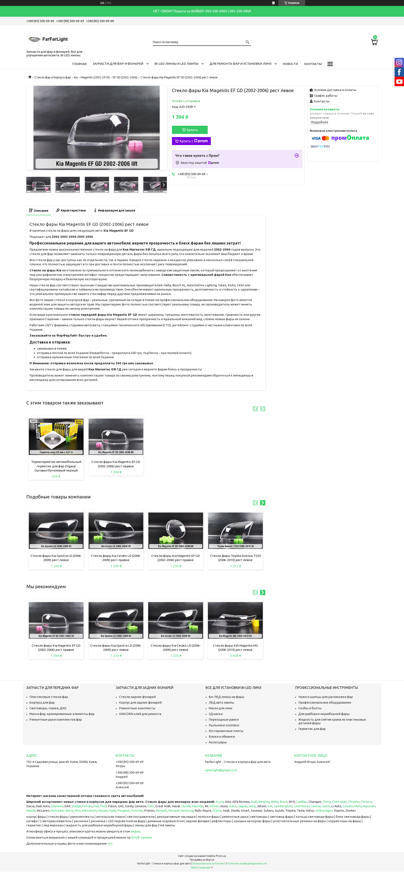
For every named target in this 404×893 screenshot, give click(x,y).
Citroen (366, 801)
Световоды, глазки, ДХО (47, 708)
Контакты (313, 64)
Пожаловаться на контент (209, 863)
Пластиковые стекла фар (48, 697)
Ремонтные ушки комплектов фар (55, 719)
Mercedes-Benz (61, 810)
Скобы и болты (310, 708)
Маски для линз (220, 708)
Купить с (186, 141)
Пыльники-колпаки (224, 725)
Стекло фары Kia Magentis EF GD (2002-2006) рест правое (116, 464)
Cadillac (301, 801)
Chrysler (354, 801)
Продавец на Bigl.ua (202, 859)
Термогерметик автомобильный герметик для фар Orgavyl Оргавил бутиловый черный (56, 466)
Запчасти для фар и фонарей (118, 63)
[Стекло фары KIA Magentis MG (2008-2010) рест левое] (235, 620)
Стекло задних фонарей (137, 697)
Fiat (96, 806)
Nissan (103, 810)
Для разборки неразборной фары (324, 714)
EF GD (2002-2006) (125, 77)
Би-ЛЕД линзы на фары (226, 697)
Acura (219, 801)
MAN (357, 806)
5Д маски (216, 714)
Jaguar (242, 806)
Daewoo (57, 806)
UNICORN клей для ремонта (140, 714)
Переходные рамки (224, 719)
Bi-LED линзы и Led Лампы (176, 63)
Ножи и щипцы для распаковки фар (325, 697)
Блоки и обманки (222, 736)
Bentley (264, 801)
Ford (103, 806)
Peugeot (123, 810)
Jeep (252, 806)
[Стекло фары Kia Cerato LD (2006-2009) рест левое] (175, 620)
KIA (269, 806)
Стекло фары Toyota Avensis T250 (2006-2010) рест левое (235, 558)
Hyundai (197, 806)
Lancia (315, 806)
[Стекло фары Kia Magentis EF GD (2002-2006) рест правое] (116, 437)
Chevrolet (339, 801)
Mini (78, 810)
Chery (326, 801)
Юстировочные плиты (226, 731)
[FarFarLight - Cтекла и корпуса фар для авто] (47, 36)
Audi (254, 801)
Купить (192, 130)
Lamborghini (283, 806)
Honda (186, 806)
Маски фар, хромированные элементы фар (61, 714)
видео (135, 831)
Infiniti (214, 806)
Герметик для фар (312, 729)
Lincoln (348, 806)
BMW (274, 801)
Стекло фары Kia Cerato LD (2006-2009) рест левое (176, 647)
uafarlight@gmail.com (221, 770)
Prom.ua (221, 856)
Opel (112, 810)
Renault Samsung (180, 810)
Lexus (326, 806)
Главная (79, 64)
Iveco (233, 806)
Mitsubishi (89, 810)
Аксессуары (218, 742)
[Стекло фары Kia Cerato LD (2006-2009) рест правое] (116, 531)
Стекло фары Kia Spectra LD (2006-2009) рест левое (56, 558)
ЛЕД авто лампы (221, 702)
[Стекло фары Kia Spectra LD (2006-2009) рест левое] (56, 531)
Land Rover (302, 806)
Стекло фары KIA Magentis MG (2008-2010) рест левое (235, 647)
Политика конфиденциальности (247, 863)
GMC (151, 806)
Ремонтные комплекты (137, 708)
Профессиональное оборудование (324, 702)
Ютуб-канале (141, 837)
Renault (161, 810)
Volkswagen (324, 810)
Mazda (31, 810)
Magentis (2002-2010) (95, 77)
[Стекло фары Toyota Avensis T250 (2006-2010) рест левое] (235, 531)
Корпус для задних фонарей (140, 702)
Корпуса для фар (42, 702)
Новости (290, 64)
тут (110, 843)
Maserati (369, 806)
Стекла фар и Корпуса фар (52, 77)
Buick (283, 801)
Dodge (76, 806)
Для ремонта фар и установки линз (240, 63)
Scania (217, 810)
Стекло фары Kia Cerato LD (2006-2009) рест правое (116, 558)
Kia (76, 77)
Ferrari (87, 806)
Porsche (137, 810)
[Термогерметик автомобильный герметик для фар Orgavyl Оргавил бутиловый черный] (56, 437)
